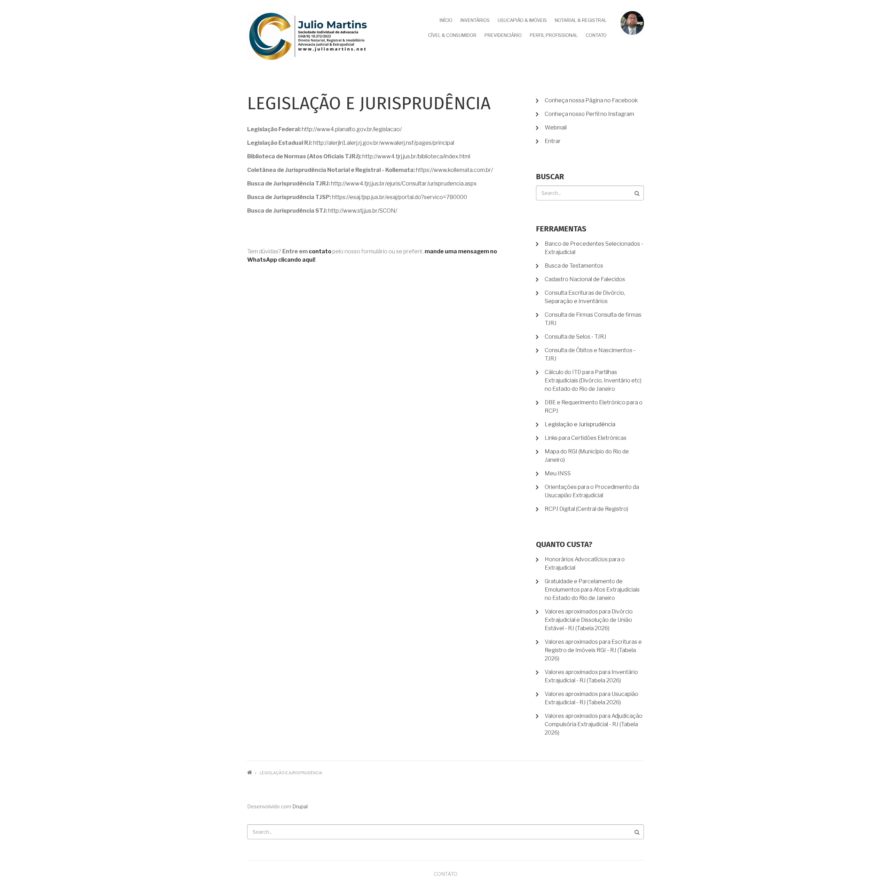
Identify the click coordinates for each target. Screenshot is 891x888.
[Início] (308, 36)
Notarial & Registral (581, 20)
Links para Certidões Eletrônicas (585, 438)
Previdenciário (503, 35)
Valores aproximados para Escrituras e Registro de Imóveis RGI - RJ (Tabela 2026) (593, 650)
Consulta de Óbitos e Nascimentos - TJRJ (590, 354)
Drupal (300, 806)
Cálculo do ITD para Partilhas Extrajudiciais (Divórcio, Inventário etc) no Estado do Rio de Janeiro (593, 380)
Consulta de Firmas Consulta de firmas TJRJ (593, 318)
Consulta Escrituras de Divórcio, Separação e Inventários (585, 297)
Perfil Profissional (554, 35)
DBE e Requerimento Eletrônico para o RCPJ (593, 406)
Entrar (553, 141)
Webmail (556, 127)
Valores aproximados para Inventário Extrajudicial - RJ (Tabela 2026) (591, 676)
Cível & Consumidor (452, 35)
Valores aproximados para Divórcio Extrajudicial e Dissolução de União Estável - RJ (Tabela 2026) (589, 620)
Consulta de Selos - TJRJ (575, 336)
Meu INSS (558, 473)
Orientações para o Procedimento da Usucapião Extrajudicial (592, 491)
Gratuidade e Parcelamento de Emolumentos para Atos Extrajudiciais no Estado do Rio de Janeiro (592, 589)
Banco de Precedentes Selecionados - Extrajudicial (594, 247)
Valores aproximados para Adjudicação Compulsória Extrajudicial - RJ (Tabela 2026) (593, 724)
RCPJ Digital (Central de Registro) (586, 509)
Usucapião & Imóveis (522, 20)
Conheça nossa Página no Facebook (591, 100)
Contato (596, 35)
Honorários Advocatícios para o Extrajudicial (585, 563)
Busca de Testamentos (574, 265)
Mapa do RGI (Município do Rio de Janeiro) (587, 455)
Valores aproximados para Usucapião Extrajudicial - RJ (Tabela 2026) (591, 698)
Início (446, 20)
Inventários (475, 20)
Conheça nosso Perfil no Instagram (589, 114)
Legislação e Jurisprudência (580, 424)
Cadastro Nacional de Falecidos (585, 279)
